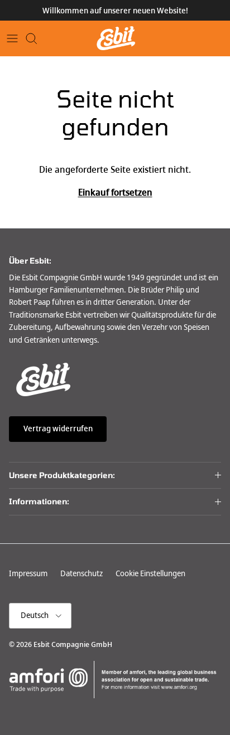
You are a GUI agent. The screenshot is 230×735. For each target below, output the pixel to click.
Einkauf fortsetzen (115, 192)
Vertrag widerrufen (58, 428)
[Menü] (12, 38)
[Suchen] (37, 38)
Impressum (28, 573)
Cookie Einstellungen (150, 573)
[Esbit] (115, 38)
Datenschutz (81, 573)
